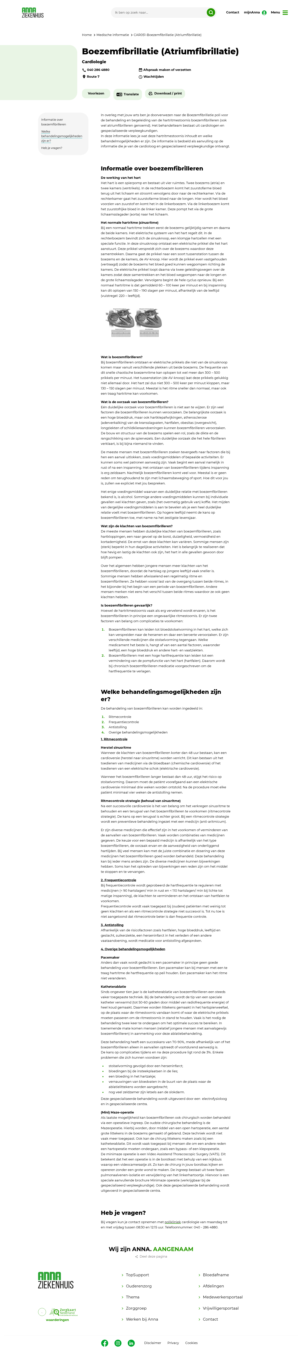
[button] (96, 93)
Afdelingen (213, 1286)
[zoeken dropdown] (211, 12)
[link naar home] (33, 13)
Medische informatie (112, 35)
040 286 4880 (98, 70)
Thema (132, 1297)
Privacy (173, 1343)
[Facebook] (104, 1343)
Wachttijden (153, 77)
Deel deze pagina (153, 1256)
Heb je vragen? (51, 148)
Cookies (191, 1343)
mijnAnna (252, 12)
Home (87, 35)
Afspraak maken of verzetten (167, 70)
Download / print (168, 93)
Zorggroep (136, 1308)
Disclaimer (152, 1343)
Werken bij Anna (142, 1319)
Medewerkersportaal (223, 1297)
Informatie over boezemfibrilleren (53, 122)
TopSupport (137, 1275)
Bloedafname (216, 1275)
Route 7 (93, 77)
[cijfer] (63, 1312)
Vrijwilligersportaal (221, 1308)
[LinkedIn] (131, 1343)
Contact (232, 12)
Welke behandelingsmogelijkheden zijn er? (61, 136)
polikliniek (173, 1222)
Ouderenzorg (139, 1286)
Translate (131, 94)
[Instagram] (117, 1343)
